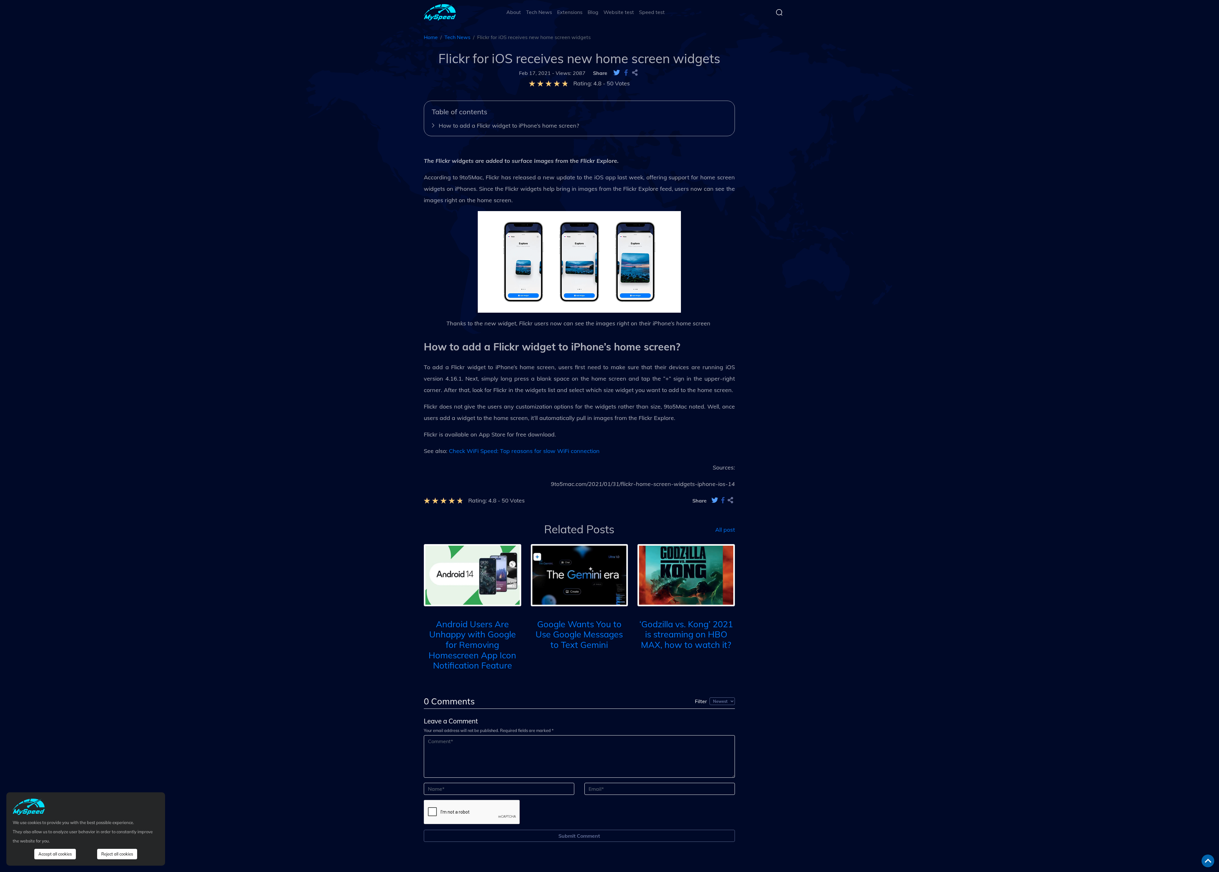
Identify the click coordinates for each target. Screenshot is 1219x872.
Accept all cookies (55, 853)
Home (431, 37)
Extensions (570, 12)
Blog (593, 12)
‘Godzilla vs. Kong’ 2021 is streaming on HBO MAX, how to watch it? (686, 634)
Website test (618, 12)
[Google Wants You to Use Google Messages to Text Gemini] (579, 574)
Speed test (652, 12)
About (513, 12)
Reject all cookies (117, 853)
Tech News (539, 12)
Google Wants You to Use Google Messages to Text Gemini (579, 634)
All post (725, 529)
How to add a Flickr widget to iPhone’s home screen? (509, 125)
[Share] (634, 73)
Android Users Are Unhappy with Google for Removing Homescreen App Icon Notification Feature (472, 645)
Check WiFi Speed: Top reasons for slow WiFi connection (524, 451)
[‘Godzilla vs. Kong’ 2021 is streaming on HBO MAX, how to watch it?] (686, 574)
